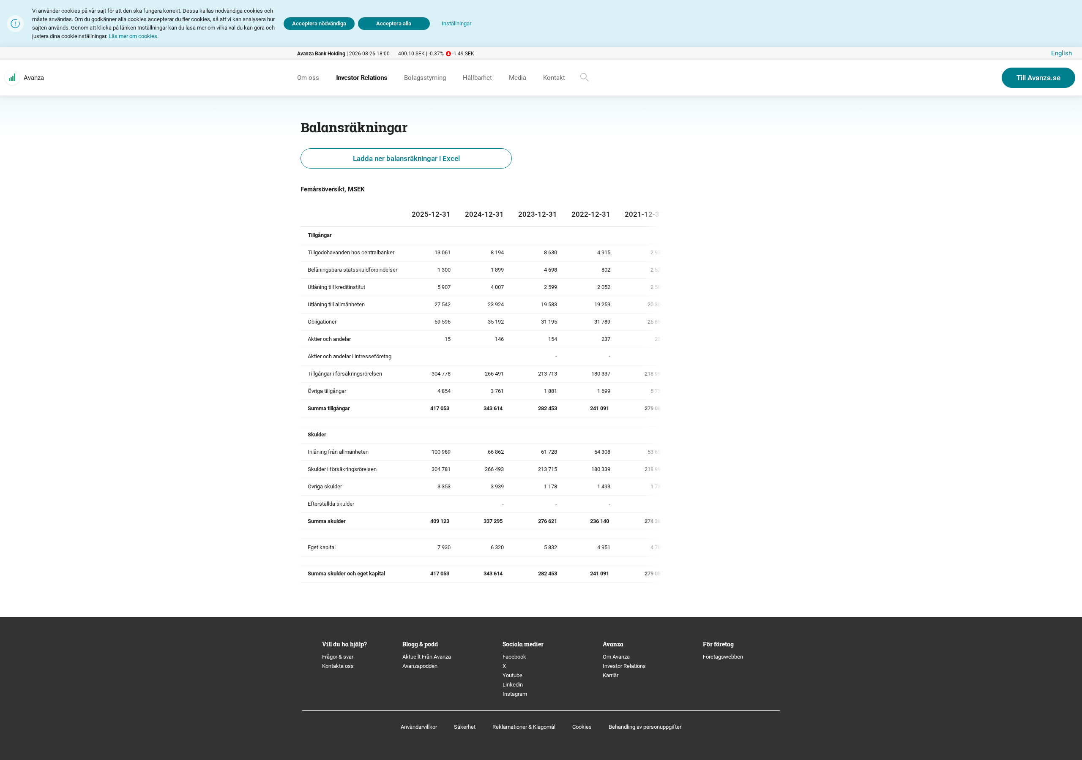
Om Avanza (616, 657)
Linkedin (513, 684)
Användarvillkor (419, 727)
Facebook (514, 657)
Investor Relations (624, 666)
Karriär (610, 675)
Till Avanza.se (1038, 78)
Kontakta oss (338, 666)
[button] (456, 23)
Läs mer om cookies (133, 36)
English (1061, 53)
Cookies (582, 727)
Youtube (512, 675)
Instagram (515, 694)
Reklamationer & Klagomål (523, 727)
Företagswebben (723, 657)
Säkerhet (464, 727)
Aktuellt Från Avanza (426, 657)
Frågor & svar (337, 657)
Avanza (34, 78)
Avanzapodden (419, 666)
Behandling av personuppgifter (645, 727)
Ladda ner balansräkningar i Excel (406, 158)
